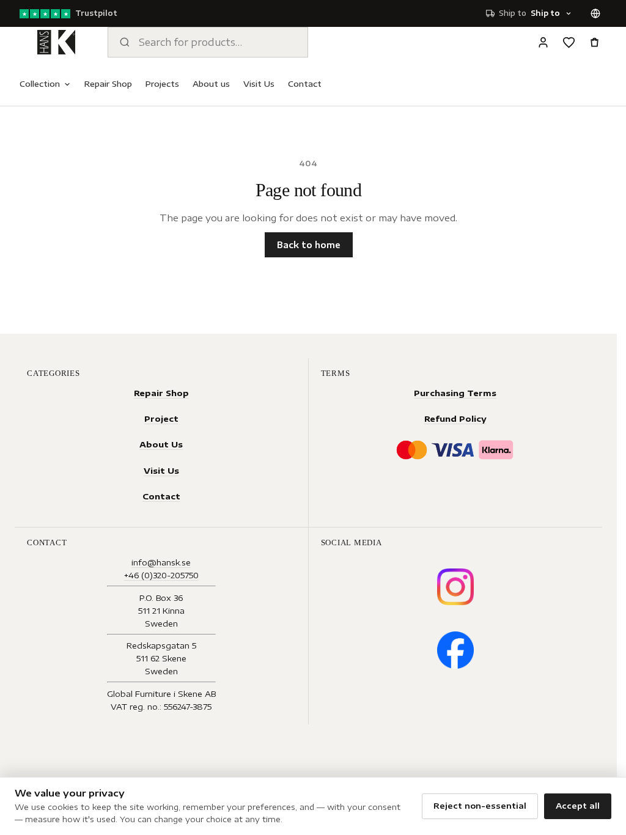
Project (161, 418)
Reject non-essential (479, 806)
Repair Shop (108, 84)
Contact (305, 84)
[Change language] (595, 13)
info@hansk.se (161, 562)
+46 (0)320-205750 (161, 575)
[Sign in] (543, 42)
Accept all (578, 806)
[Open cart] (594, 42)
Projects (162, 84)
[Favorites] (568, 42)
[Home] (56, 42)
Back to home (309, 245)
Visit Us (258, 84)
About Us (161, 444)
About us (211, 84)
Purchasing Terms (455, 393)
